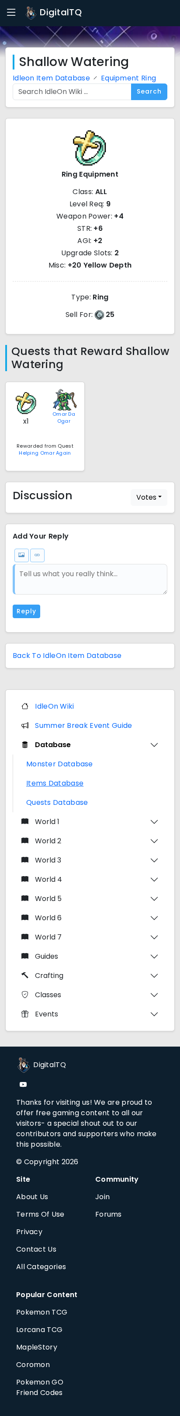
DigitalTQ (60, 12)
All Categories (41, 1267)
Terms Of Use (40, 1214)
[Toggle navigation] (11, 12)
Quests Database (57, 802)
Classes (48, 995)
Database (53, 745)
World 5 (48, 899)
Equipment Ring (128, 78)
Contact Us (36, 1249)
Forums (108, 1214)
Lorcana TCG (39, 1330)
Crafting (49, 976)
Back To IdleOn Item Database (67, 656)
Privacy (29, 1232)
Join (102, 1197)
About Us (32, 1197)
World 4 (48, 879)
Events (46, 1014)
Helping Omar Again (45, 452)
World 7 (48, 937)
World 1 (47, 822)
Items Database (54, 783)
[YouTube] (23, 1085)
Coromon (33, 1365)
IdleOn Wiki (54, 706)
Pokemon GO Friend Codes (39, 1387)
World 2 (48, 841)
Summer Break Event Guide (83, 725)
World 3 (48, 860)
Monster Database (59, 764)
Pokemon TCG (41, 1312)
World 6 (48, 918)
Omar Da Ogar (63, 418)
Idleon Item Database (51, 78)
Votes (146, 497)
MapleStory (36, 1347)
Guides (46, 956)
